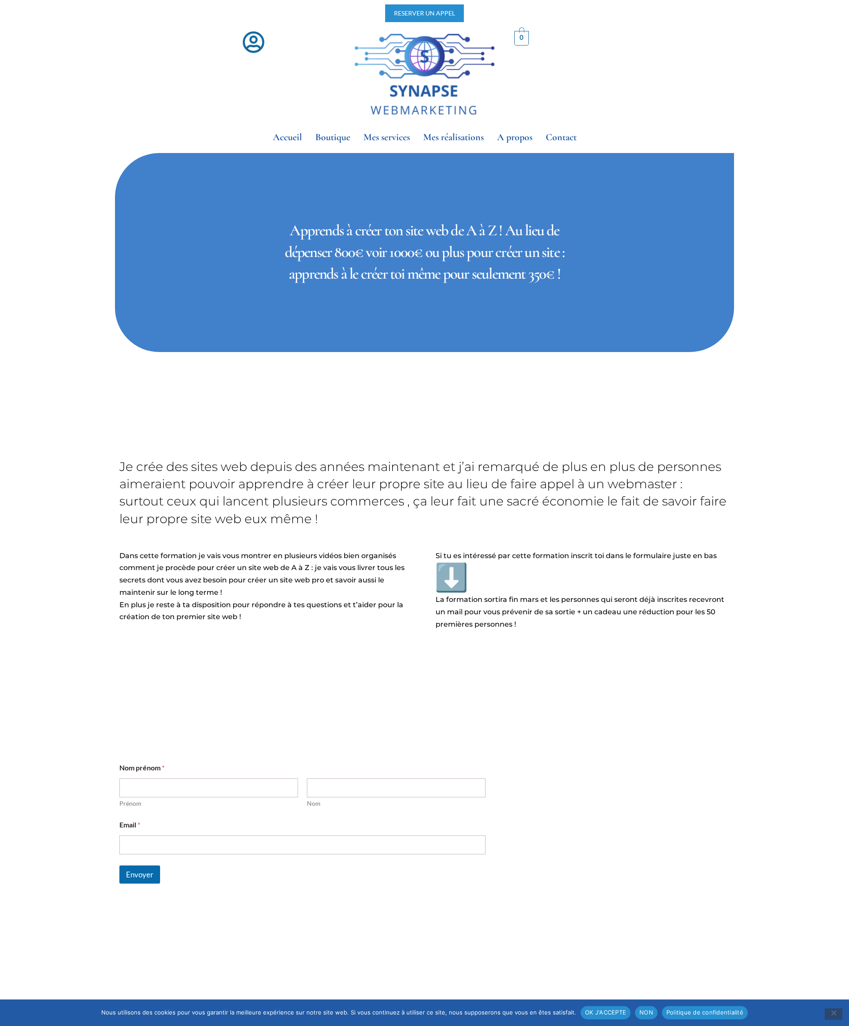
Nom (314, 803)
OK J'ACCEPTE (605, 1012)
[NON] (833, 1014)
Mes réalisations (453, 137)
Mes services (386, 137)
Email (129, 824)
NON (646, 1012)
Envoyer (139, 874)
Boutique (332, 137)
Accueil (287, 137)
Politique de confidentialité (704, 1012)
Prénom (130, 803)
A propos (514, 137)
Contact (561, 137)
